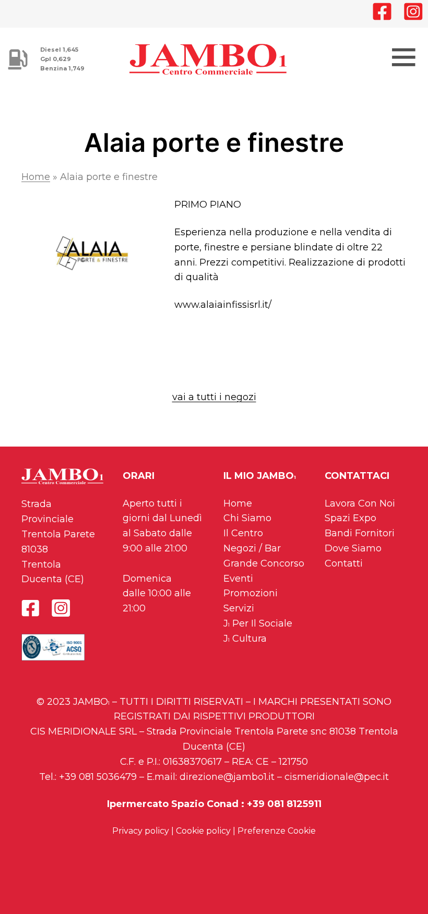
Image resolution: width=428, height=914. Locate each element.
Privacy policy (140, 831)
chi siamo (247, 518)
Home (35, 177)
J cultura (245, 638)
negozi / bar (252, 548)
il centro (243, 533)
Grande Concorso (263, 563)
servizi (238, 608)
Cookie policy (203, 831)
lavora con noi (360, 503)
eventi (238, 578)
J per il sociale (257, 623)
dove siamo (353, 548)
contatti (344, 563)
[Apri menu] (402, 55)
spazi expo (350, 518)
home (237, 503)
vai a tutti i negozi (214, 397)
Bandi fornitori (360, 533)
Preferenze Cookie (276, 831)
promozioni (250, 593)
